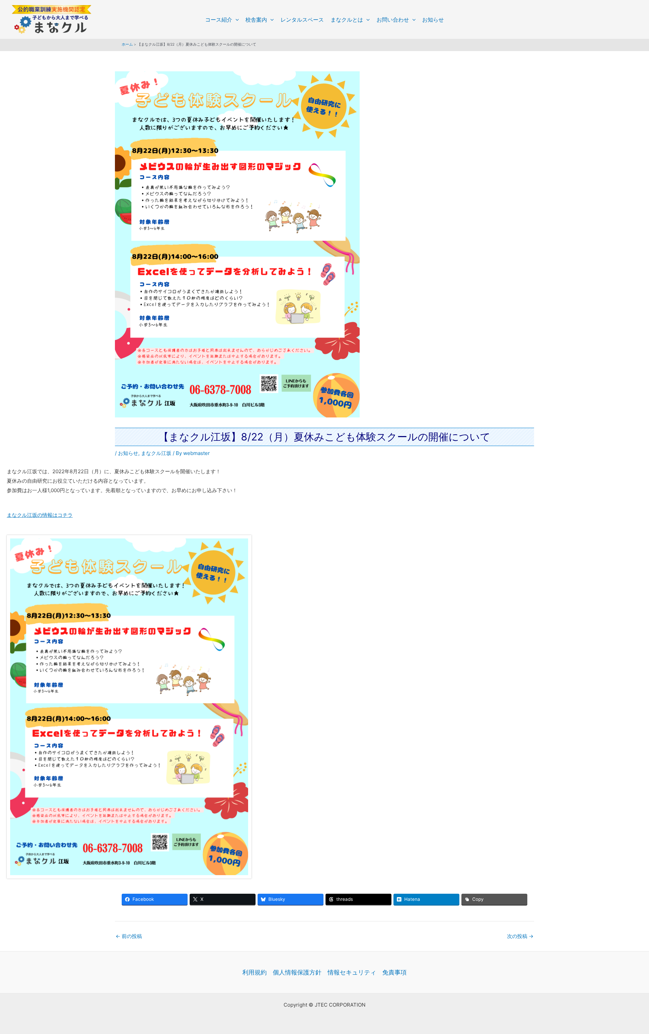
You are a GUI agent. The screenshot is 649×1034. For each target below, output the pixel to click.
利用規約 (254, 972)
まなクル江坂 (156, 453)
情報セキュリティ (352, 972)
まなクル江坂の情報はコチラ (40, 515)
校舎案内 (256, 19)
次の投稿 (520, 936)
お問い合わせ (393, 19)
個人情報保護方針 (297, 972)
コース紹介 (218, 19)
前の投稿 (129, 936)
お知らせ (433, 19)
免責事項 (394, 972)
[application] (235, 20)
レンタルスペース (302, 19)
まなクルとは (347, 19)
